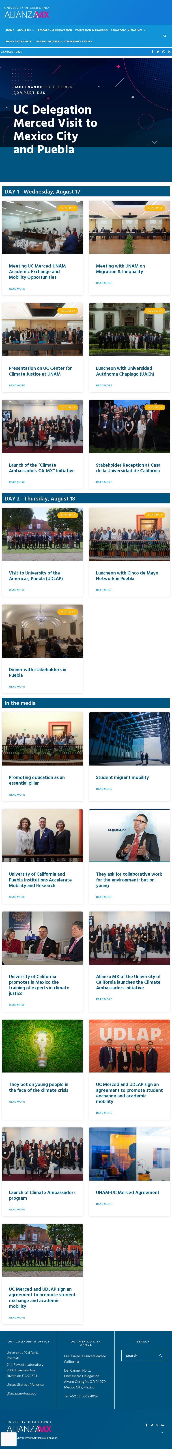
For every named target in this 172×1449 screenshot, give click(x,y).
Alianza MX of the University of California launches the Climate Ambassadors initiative (128, 982)
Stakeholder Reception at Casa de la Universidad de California (128, 467)
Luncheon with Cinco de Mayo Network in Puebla (127, 575)
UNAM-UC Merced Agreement (127, 1192)
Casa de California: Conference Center (63, 41)
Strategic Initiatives (126, 30)
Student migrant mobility (122, 777)
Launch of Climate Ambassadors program (42, 1195)
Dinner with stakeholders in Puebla (37, 672)
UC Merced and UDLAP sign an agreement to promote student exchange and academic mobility (129, 1093)
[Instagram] (163, 51)
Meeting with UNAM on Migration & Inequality (120, 268)
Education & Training (91, 30)
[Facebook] (152, 51)
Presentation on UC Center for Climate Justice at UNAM (40, 370)
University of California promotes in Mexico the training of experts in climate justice (39, 985)
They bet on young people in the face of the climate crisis (38, 1087)
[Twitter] (158, 51)
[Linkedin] (169, 51)
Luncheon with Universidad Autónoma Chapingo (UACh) (125, 370)
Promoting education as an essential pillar (37, 780)
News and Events (18, 41)
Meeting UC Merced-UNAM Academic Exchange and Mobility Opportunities (37, 271)
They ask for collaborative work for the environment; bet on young (129, 879)
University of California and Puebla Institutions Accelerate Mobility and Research (40, 879)
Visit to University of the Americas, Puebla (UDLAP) (36, 575)
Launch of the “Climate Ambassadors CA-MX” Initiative (42, 467)
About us (24, 30)
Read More (17, 288)
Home (10, 30)
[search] (160, 1355)
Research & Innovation (55, 30)
